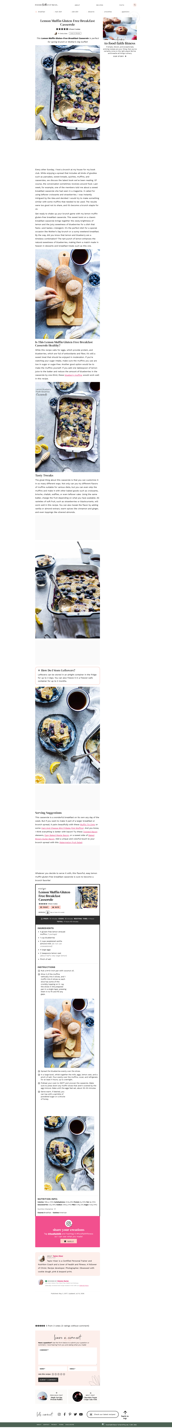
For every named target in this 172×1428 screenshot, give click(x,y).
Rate (57, 907)
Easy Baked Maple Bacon (57, 835)
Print (45, 907)
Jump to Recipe (75, 33)
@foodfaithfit (54, 1234)
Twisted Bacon (90, 831)
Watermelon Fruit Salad (70, 842)
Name (42, 1369)
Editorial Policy (83, 1285)
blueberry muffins (73, 375)
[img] (59, 1414)
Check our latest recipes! (104, 1414)
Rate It (70, 1241)
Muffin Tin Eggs (87, 824)
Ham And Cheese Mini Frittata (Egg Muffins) (62, 828)
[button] (57, 29)
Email (72, 1369)
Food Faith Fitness (46, 4)
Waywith (126, 1425)
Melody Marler (63, 1281)
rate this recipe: (44, 1374)
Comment (44, 1350)
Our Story (118, 56)
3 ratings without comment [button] (75, 1326)
